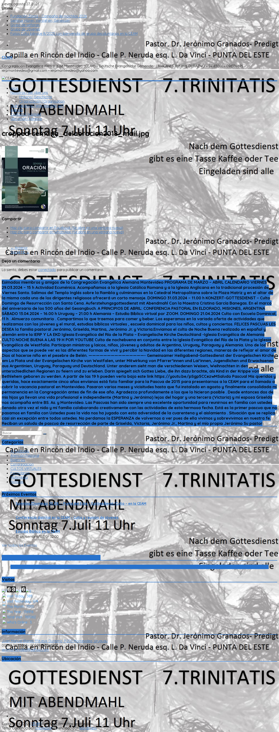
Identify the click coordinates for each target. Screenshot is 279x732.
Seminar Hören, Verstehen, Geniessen (40, 20)
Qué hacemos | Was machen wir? (37, 105)
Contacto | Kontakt (25, 114)
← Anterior (19, 248)
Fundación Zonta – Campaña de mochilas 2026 (48, 16)
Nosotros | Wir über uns (29, 92)
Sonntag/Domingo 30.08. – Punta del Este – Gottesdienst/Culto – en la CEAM (81, 503)
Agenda (16, 110)
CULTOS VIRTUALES (25, 468)
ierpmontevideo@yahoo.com (25, 649)
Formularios (20, 473)
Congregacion (22, 464)
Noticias (17, 482)
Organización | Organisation (42, 101)
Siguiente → (19, 252)
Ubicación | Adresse (26, 119)
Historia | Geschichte (35, 97)
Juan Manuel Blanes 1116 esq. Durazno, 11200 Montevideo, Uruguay (55, 641)
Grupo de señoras (24, 25)
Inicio (14, 88)
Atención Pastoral (24, 455)
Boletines (17, 460)
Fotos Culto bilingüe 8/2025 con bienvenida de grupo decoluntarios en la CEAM (74, 33)
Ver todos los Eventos (19, 545)
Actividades (19, 451)
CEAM (7, 57)
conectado (47, 270)
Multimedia (19, 477)
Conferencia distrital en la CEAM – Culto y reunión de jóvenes (67, 517)
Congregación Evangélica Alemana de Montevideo (51, 557)
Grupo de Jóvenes (25, 29)
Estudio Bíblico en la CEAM (38, 531)
